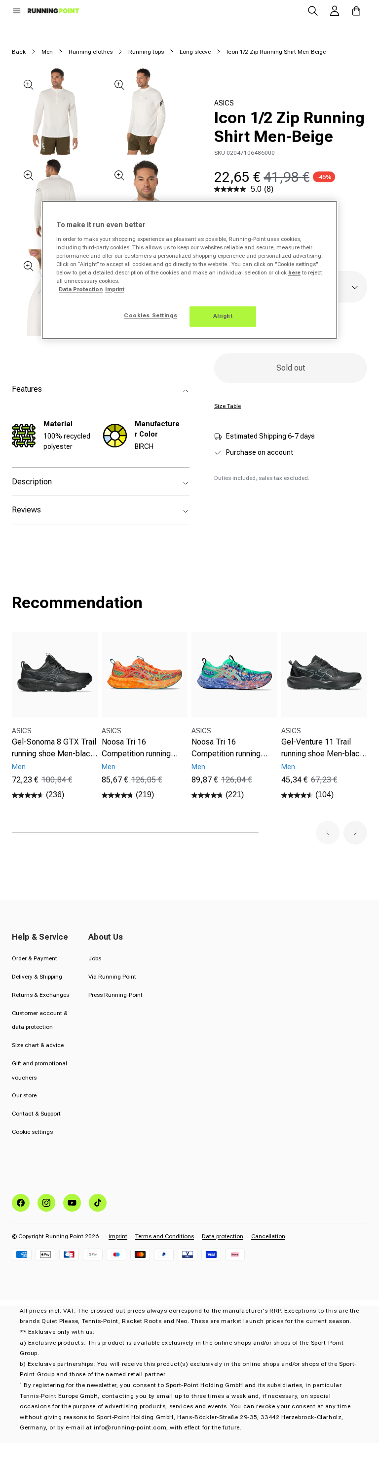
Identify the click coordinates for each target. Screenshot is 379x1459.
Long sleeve (195, 51)
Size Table (227, 406)
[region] (189, 270)
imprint (118, 1236)
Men (47, 51)
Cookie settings (32, 1131)
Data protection (222, 1236)
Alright (223, 316)
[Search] (313, 11)
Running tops (146, 51)
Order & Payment (34, 958)
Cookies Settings (150, 315)
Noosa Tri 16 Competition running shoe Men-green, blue (229, 748)
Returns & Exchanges (40, 994)
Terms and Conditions (164, 1236)
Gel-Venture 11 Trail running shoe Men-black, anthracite (324, 748)
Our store (24, 1095)
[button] (17, 11)
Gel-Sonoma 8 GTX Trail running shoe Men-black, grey (54, 748)
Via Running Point (112, 976)
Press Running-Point (115, 994)
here (294, 272)
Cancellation (268, 1236)
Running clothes (91, 51)
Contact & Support (36, 1113)
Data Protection (81, 289)
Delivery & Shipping (37, 976)
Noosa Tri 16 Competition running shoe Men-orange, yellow (136, 748)
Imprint (114, 289)
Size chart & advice (38, 1045)
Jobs (94, 958)
